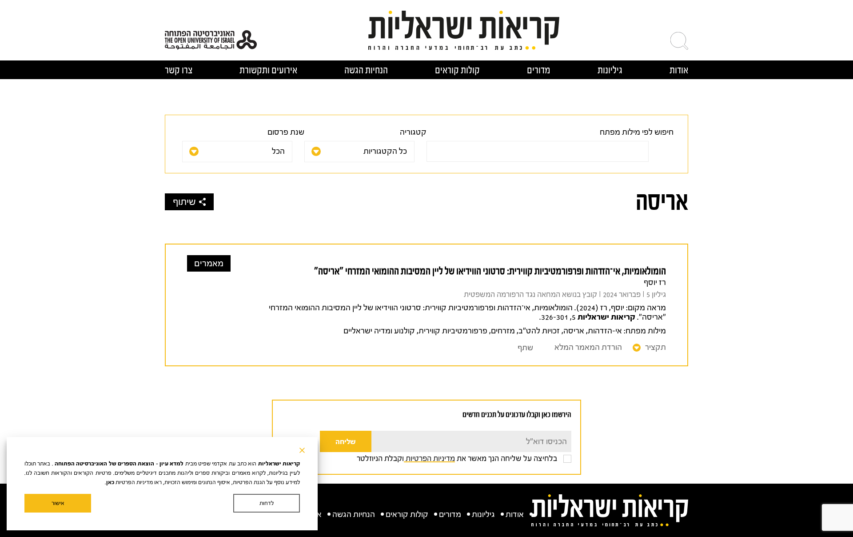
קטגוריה (413, 132)
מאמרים (208, 263)
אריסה (573, 331)
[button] (679, 41)
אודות (679, 70)
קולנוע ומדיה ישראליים (379, 331)
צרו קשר (178, 70)
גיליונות (610, 70)
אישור (58, 503)
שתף (525, 348)
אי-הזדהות (605, 331)
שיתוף (184, 202)
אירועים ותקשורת (268, 70)
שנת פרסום (285, 132)
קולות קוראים (457, 70)
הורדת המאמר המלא (588, 347)
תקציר (655, 347)
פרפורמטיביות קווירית (453, 331)
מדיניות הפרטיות (429, 458)
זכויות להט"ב (539, 331)
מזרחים (503, 331)
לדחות (266, 503)
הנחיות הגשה (366, 70)
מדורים (538, 70)
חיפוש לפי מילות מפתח (637, 132)
